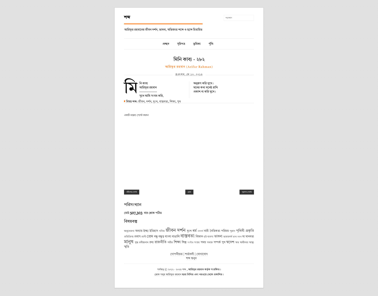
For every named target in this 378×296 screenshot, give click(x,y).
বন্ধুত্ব (161, 236)
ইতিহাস (154, 231)
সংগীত (190, 242)
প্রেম (150, 236)
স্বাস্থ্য (251, 242)
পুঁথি (211, 44)
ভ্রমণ (239, 237)
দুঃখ (155, 101)
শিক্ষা (173, 101)
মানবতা (250, 236)
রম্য (151, 242)
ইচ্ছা (146, 231)
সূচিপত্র (181, 44)
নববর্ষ (200, 231)
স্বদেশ (230, 242)
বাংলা (168, 236)
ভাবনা (218, 236)
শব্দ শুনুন (191, 258)
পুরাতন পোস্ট (247, 192)
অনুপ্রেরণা (129, 231)
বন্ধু (156, 236)
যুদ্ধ (136, 242)
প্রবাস (137, 236)
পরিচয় (225, 231)
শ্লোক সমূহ (159, 274)
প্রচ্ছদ (166, 44)
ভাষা (235, 237)
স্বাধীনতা (244, 242)
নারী (206, 231)
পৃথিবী (240, 231)
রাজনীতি (160, 242)
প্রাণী (143, 236)
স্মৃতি (126, 246)
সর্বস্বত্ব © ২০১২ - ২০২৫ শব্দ (172, 269)
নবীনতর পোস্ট (131, 192)
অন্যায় (138, 231)
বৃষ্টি (205, 237)
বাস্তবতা (163, 101)
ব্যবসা (210, 236)
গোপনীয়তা (176, 254)
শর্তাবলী (189, 254)
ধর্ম (195, 231)
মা (243, 236)
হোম (189, 192)
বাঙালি (176, 236)
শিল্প (184, 242)
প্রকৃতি (250, 231)
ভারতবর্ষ (227, 236)
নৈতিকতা (215, 231)
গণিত (162, 231)
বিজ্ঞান (199, 236)
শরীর (170, 242)
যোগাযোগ (202, 254)
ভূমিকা (197, 44)
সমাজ (210, 242)
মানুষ (128, 242)
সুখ (179, 101)
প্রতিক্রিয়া (128, 236)
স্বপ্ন (237, 242)
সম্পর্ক (217, 242)
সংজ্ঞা (197, 242)
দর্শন (148, 101)
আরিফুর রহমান (173, 274)
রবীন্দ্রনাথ (143, 242)
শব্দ (127, 17)
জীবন (141, 101)
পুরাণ (232, 231)
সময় (203, 242)
